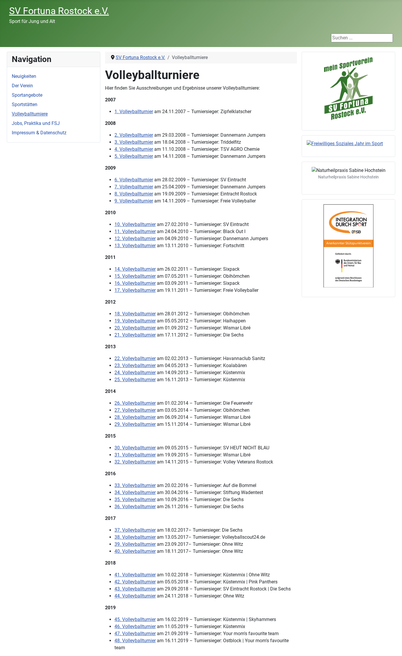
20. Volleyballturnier (135, 328)
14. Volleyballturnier (135, 269)
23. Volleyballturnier (135, 365)
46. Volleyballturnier (135, 626)
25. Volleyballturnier (135, 379)
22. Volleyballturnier (135, 358)
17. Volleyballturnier (135, 290)
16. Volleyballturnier (135, 283)
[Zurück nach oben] (391, 645)
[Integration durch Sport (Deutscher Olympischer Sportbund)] (348, 245)
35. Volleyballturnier (135, 499)
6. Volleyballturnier (133, 180)
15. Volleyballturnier (135, 276)
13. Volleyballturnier (135, 245)
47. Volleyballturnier (135, 633)
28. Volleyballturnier (135, 417)
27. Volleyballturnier (135, 410)
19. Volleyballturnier (135, 321)
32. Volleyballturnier (135, 462)
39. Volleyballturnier (135, 544)
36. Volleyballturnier (135, 506)
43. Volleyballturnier (135, 589)
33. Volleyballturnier (135, 485)
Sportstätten (24, 104)
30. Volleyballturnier (135, 448)
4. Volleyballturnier (133, 149)
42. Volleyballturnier (135, 582)
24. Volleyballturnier (135, 372)
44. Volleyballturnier (135, 596)
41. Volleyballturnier (135, 575)
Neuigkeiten (24, 76)
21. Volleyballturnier (135, 335)
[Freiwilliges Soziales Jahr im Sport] (348, 143)
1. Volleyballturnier (133, 111)
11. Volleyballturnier (135, 231)
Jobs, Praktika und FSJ (36, 123)
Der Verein (22, 85)
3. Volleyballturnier (133, 142)
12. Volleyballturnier (135, 238)
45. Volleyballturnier (135, 619)
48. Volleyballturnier (135, 640)
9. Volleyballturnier (133, 201)
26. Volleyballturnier (135, 403)
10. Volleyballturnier (135, 224)
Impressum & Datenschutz (39, 132)
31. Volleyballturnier (135, 455)
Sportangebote (27, 95)
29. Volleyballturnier (135, 424)
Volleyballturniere (30, 114)
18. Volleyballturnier (135, 314)
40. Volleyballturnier (135, 551)
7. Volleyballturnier (133, 187)
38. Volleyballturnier (135, 537)
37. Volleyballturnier (135, 530)
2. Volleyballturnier (133, 135)
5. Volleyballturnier (133, 156)
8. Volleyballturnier (133, 194)
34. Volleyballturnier (135, 492)
